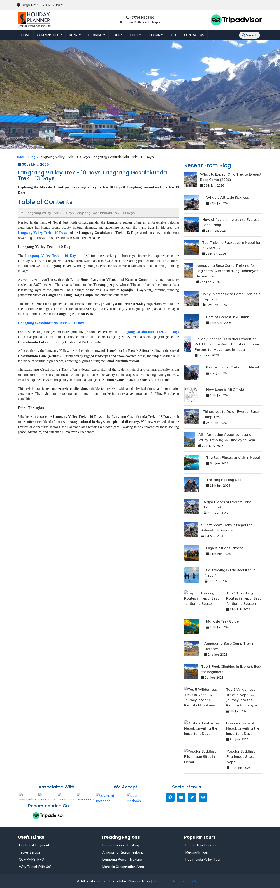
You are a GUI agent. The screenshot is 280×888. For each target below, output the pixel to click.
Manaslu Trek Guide (222, 621)
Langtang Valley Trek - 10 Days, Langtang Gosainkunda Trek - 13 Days (80, 213)
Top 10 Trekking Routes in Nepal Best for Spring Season (243, 598)
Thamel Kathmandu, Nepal (141, 22)
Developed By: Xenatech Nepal (178, 881)
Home (25, 35)
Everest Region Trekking (120, 845)
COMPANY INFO (31, 859)
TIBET (134, 35)
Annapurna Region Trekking (123, 852)
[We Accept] (110, 797)
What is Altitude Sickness (227, 197)
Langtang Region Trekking (122, 859)
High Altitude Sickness (224, 548)
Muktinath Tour (196, 852)
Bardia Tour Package (201, 845)
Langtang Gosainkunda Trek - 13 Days (149, 332)
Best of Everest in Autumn (227, 317)
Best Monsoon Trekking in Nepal (232, 367)
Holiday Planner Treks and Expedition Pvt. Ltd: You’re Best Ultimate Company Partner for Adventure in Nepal (227, 344)
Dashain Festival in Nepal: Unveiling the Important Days (242, 728)
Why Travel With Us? (35, 867)
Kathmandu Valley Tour (202, 859)
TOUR (116, 35)
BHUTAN (154, 35)
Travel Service (29, 852)
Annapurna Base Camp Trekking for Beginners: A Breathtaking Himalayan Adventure (227, 270)
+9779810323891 (141, 18)
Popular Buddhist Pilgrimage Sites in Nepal (242, 756)
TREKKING (95, 35)
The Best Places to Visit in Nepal (233, 457)
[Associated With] (27, 797)
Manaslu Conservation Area (123, 867)
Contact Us (194, 35)
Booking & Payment (34, 845)
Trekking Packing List (223, 479)
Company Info (48, 35)
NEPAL (73, 35)
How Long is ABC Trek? (225, 389)
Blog (173, 35)
